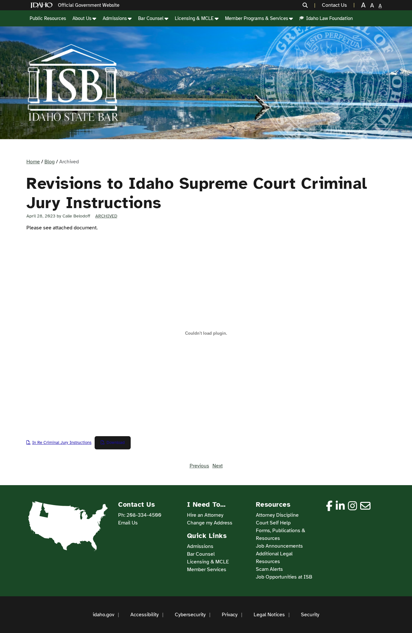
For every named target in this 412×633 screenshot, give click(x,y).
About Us (81, 18)
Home (33, 161)
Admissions (115, 18)
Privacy (230, 614)
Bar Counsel (151, 18)
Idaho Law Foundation (329, 18)
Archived (106, 216)
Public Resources (48, 18)
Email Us (128, 523)
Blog (49, 161)
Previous (199, 466)
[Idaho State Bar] (72, 83)
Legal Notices (269, 614)
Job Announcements (279, 546)
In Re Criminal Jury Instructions (61, 442)
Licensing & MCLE (194, 18)
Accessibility (144, 614)
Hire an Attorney (205, 515)
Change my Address (209, 523)
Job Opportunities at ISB (284, 577)
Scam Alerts (269, 569)
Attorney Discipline (277, 515)
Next (217, 466)
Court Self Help (273, 523)
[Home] (42, 5)
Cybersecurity (190, 614)
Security (310, 614)
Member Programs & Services (256, 18)
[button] (309, 5)
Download (116, 442)
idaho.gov (103, 614)
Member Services (206, 569)
